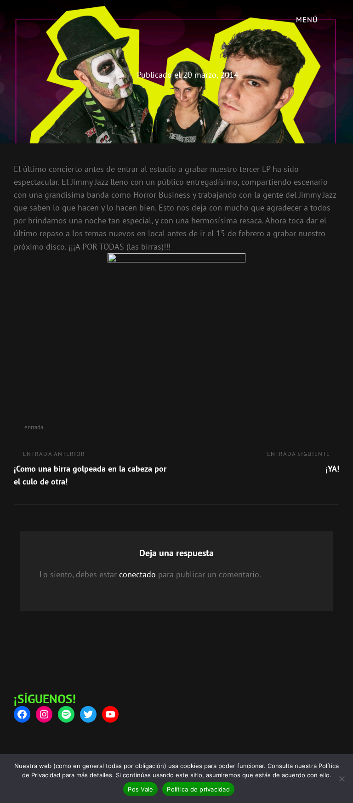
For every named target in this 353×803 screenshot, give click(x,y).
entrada (33, 427)
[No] (341, 778)
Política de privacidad (198, 789)
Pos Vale (140, 789)
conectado (137, 574)
